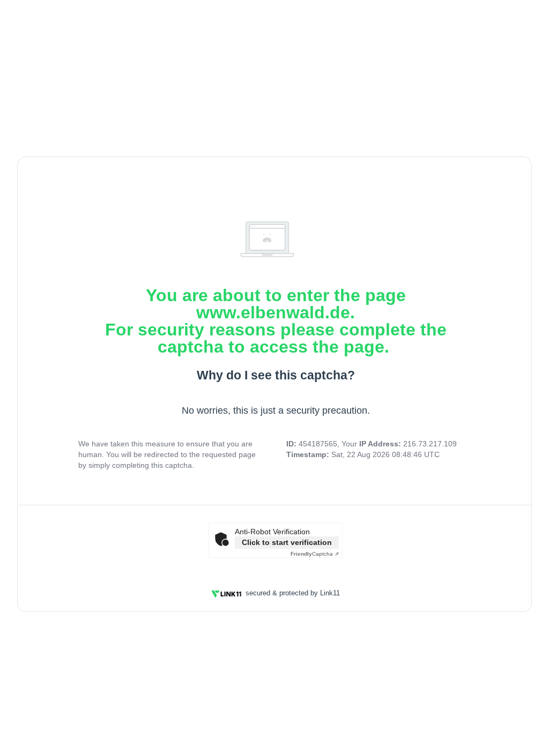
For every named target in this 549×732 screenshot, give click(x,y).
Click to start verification (287, 542)
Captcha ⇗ (315, 554)
